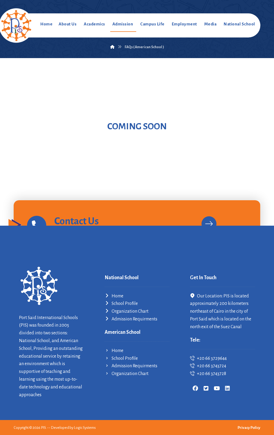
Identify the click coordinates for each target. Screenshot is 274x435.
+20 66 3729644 (212, 358)
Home (117, 296)
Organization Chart (130, 311)
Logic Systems (85, 428)
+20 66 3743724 (211, 366)
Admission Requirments (134, 319)
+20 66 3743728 (211, 373)
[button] (195, 388)
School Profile (125, 303)
